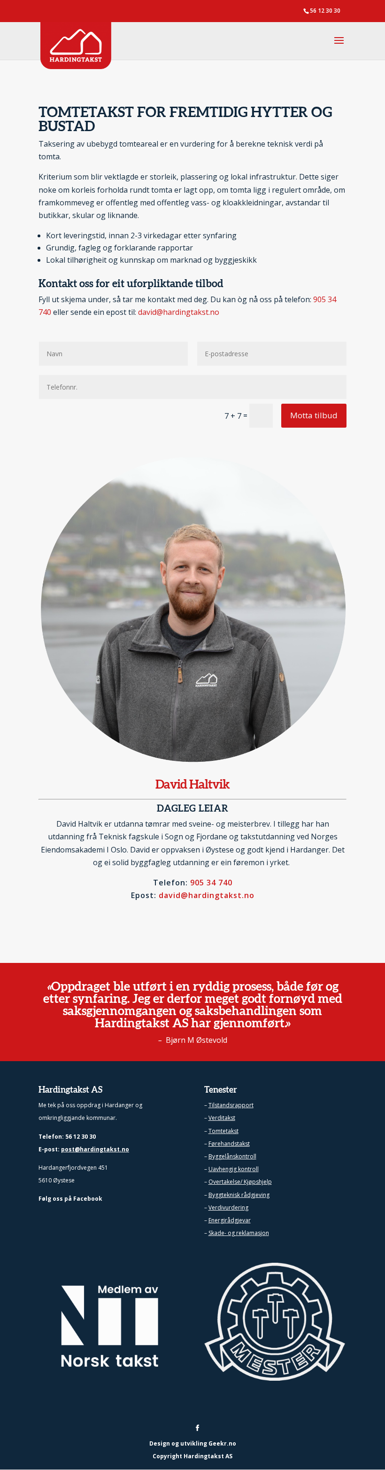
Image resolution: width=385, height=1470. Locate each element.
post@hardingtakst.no (95, 1149)
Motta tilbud (314, 415)
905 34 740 (211, 882)
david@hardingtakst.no (178, 312)
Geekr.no (222, 1443)
